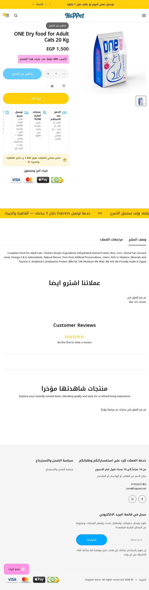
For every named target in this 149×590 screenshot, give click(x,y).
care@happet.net (136, 488)
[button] (50, 4)
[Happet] (74, 15)
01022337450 (138, 484)
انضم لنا (91, 539)
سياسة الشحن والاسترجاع (59, 469)
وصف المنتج (137, 239)
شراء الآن (35, 98)
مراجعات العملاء (111, 239)
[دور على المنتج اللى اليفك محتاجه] (15, 15)
